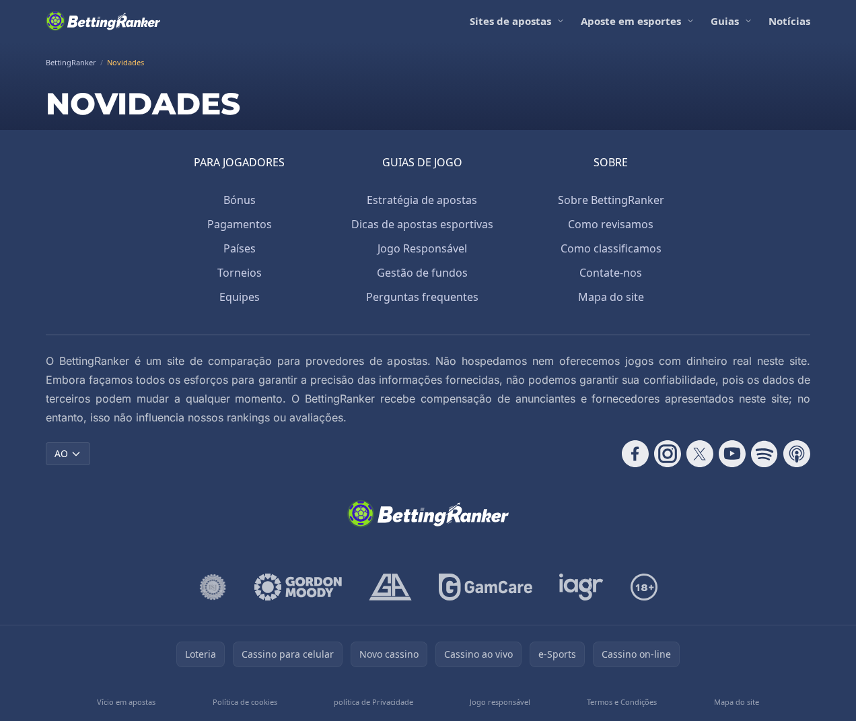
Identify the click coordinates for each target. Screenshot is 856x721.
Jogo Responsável (422, 248)
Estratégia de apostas (422, 200)
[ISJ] (213, 587)
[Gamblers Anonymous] (390, 587)
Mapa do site (611, 296)
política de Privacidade (373, 702)
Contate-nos (610, 272)
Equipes (239, 296)
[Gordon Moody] (298, 587)
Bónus (239, 200)
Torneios (239, 272)
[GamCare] (485, 587)
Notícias (789, 21)
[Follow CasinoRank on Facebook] (635, 453)
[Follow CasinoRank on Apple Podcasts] (796, 453)
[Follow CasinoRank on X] (699, 453)
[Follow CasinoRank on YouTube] (732, 453)
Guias (725, 21)
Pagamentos (239, 224)
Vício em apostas (126, 702)
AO (61, 453)
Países (239, 248)
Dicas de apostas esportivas (422, 224)
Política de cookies (245, 702)
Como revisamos (610, 224)
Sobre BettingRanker (611, 200)
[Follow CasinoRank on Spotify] (764, 453)
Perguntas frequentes (422, 296)
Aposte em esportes (631, 21)
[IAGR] (581, 587)
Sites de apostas (510, 21)
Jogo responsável (500, 702)
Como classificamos (611, 248)
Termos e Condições (622, 702)
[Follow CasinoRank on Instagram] (667, 453)
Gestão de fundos (422, 272)
